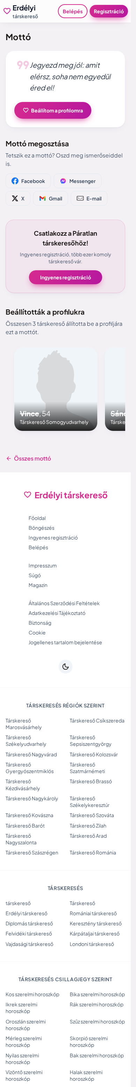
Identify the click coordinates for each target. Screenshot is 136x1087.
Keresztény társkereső (96, 923)
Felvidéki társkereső (29, 933)
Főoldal (37, 518)
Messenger (82, 181)
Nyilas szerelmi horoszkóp (22, 1058)
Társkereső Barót (25, 825)
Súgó (35, 575)
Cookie (37, 632)
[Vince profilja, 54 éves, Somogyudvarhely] (55, 389)
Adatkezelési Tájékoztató (57, 613)
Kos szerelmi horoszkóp (32, 994)
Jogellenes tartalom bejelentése (65, 642)
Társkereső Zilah (88, 825)
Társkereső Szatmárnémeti (87, 767)
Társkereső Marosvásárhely (24, 723)
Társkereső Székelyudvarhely (26, 740)
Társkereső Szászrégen (32, 852)
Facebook (33, 181)
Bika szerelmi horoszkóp (97, 994)
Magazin (38, 585)
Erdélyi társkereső (26, 913)
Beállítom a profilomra (53, 110)
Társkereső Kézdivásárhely (23, 784)
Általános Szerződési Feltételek (64, 603)
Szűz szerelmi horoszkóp (97, 1021)
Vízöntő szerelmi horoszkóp (24, 1075)
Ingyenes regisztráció (65, 277)
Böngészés (41, 527)
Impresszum (43, 565)
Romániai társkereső (93, 913)
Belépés (73, 11)
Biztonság (40, 622)
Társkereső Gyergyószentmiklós (30, 767)
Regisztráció (109, 11)
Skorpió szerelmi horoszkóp (89, 1041)
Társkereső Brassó (91, 781)
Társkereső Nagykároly (32, 798)
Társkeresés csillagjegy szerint (65, 979)
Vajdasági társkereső (29, 944)
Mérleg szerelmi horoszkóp (24, 1041)
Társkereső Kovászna (29, 815)
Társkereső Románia (93, 852)
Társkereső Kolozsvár (94, 754)
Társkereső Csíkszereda (97, 720)
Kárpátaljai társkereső (95, 933)
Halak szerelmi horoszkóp (86, 1075)
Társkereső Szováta (92, 815)
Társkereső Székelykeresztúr (89, 801)
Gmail (55, 198)
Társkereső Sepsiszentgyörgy (91, 740)
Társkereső (82, 903)
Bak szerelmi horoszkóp (97, 1055)
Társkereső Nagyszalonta (21, 838)
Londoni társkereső (92, 944)
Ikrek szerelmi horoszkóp (21, 1007)
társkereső (18, 903)
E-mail (93, 198)
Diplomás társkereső (29, 923)
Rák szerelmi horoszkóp (96, 1004)
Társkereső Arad (88, 835)
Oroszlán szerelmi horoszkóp (26, 1024)
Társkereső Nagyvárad (31, 754)
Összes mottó (28, 458)
